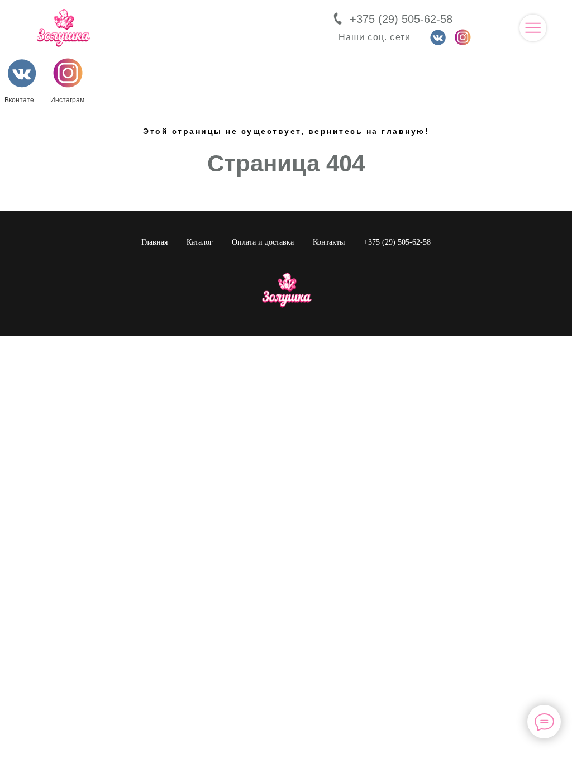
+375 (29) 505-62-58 (401, 19)
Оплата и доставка (263, 242)
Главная (154, 242)
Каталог (200, 242)
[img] (533, 28)
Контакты (329, 242)
